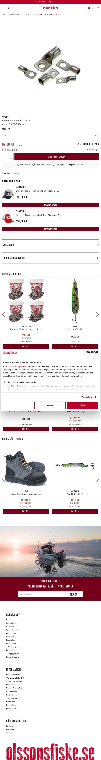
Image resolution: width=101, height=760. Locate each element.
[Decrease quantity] (11, 158)
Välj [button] (5, 135)
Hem (4, 14)
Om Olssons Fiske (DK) (15, 678)
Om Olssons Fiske (13, 675)
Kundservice (11, 620)
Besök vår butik (12, 695)
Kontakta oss (11, 691)
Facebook (10, 729)
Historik (19, 145)
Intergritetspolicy (13, 657)
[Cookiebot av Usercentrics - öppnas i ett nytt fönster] (86, 353)
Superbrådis (11, 623)
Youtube (9, 733)
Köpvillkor (10, 626)
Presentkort (11, 640)
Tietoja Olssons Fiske (14, 688)
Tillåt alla (82, 405)
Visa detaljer (87, 397)
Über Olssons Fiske (13, 685)
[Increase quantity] (11, 155)
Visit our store (11, 698)
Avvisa (50, 405)
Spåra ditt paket (12, 630)
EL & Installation (30, 14)
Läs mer (26, 346)
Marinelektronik (15, 14)
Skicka (73, 594)
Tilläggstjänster (12, 654)
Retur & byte (11, 633)
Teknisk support (12, 647)
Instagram (10, 726)
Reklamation (11, 637)
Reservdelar (11, 650)
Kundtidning (11, 705)
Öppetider (10, 702)
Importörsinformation (10, 173)
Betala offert (11, 643)
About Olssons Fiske (14, 681)
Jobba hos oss (11, 708)
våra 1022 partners (18, 366)
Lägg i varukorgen (56, 156)
